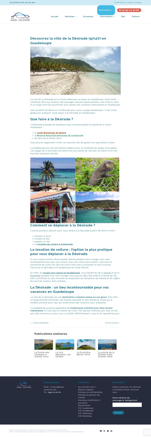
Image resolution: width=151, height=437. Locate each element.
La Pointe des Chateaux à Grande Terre (42, 354)
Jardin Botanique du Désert (51, 133)
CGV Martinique (85, 416)
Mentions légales (85, 390)
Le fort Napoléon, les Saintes (63, 354)
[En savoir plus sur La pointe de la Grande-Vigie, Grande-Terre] (107, 344)
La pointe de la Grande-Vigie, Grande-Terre (106, 354)
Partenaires (119, 2)
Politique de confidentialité (90, 392)
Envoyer (118, 413)
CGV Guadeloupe (85, 411)
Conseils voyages (133, 2)
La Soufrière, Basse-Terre (84, 353)
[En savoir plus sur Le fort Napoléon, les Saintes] (65, 344)
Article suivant (113, 323)
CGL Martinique (85, 413)
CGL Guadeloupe (85, 408)
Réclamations (84, 405)
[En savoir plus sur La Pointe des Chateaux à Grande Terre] (43, 344)
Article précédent (40, 323)
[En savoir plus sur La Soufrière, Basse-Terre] (86, 344)
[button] (112, 10)
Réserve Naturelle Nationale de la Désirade (60, 135)
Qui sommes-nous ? (87, 387)
